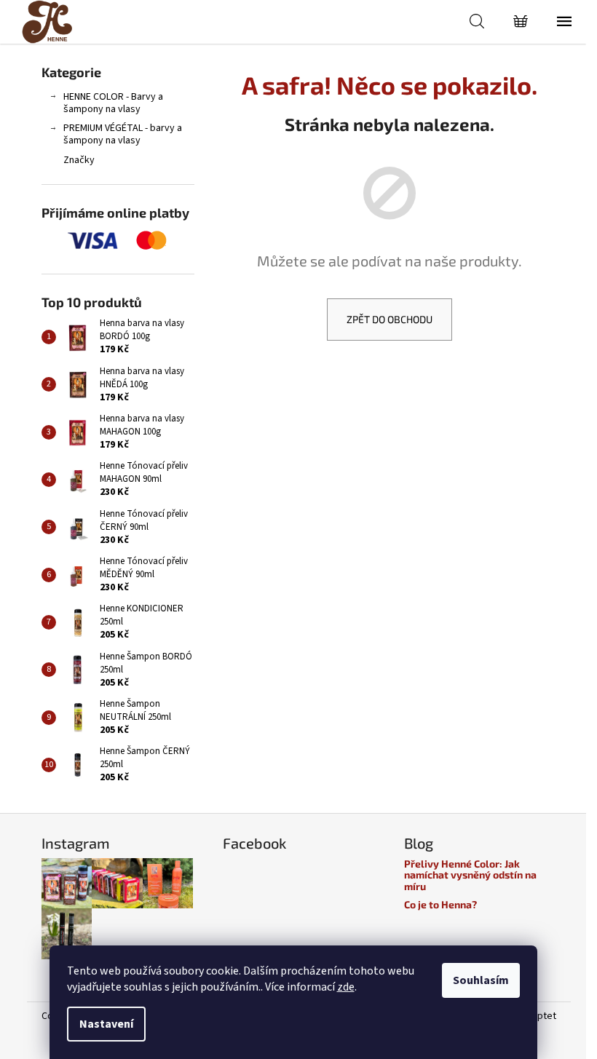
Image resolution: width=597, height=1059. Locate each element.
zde (346, 987)
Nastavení (106, 1024)
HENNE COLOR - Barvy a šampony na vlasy (113, 103)
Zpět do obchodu (389, 319)
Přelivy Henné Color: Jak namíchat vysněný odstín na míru (470, 875)
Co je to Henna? (440, 904)
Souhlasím (481, 980)
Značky (79, 160)
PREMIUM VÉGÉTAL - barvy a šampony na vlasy (122, 134)
